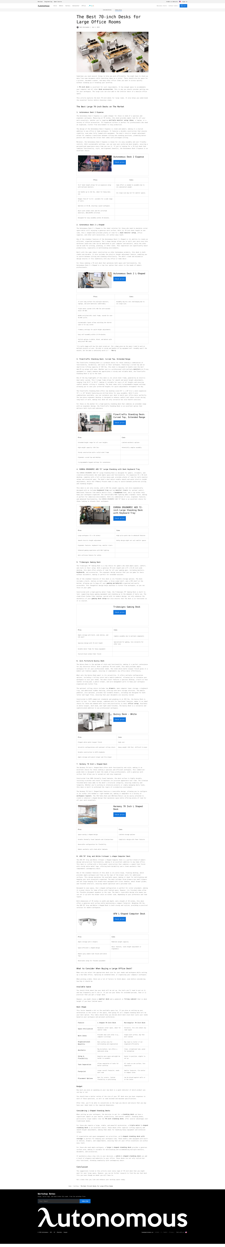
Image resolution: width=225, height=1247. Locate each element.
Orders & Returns (172, 1)
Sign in (184, 1)
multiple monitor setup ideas (121, 120)
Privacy (171, 1232)
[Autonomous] (43, 6)
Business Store (162, 5)
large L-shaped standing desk (119, 1147)
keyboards (80, 572)
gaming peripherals (114, 583)
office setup (133, 703)
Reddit (165, 1232)
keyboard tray (103, 490)
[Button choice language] (180, 1)
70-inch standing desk (114, 1119)
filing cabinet (130, 999)
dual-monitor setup (128, 233)
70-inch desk (84, 87)
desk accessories (106, 89)
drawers (112, 688)
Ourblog (75, 1186)
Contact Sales (173, 5)
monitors (137, 369)
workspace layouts (84, 796)
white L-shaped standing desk (128, 1156)
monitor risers (122, 490)
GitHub (157, 1232)
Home (70, 1186)
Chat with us (180, 1232)
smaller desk (104, 999)
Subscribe (85, 1201)
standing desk (128, 1114)
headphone (118, 492)
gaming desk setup (99, 598)
